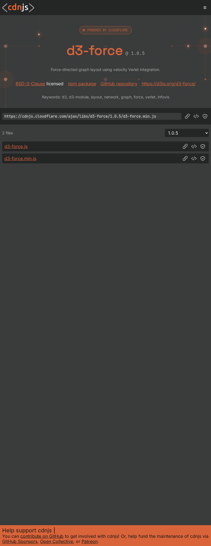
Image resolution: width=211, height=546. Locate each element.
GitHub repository (119, 83)
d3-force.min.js (20, 158)
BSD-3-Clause (30, 83)
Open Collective (56, 541)
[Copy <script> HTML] (196, 116)
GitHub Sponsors (19, 541)
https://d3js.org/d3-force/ (169, 83)
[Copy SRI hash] (205, 116)
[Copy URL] (187, 116)
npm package (82, 83)
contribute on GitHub (41, 536)
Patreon (90, 541)
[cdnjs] (18, 7)
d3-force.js (15, 146)
